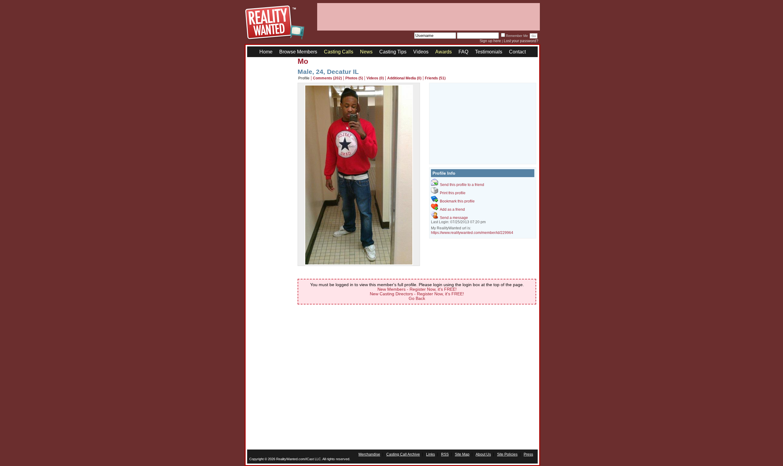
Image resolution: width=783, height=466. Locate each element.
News (366, 51)
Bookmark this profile (457, 201)
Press (528, 454)
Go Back (417, 298)
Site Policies (507, 454)
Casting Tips (392, 51)
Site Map (462, 454)
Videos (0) (375, 78)
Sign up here (490, 41)
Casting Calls (338, 51)
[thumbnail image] (359, 263)
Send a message (454, 218)
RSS (445, 454)
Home (266, 51)
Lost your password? (521, 41)
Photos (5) (354, 78)
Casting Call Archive (403, 454)
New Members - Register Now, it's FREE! (417, 289)
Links (430, 454)
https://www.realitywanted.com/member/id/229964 (472, 233)
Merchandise (369, 454)
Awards (443, 51)
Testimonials (488, 51)
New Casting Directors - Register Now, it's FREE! (417, 293)
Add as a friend (452, 209)
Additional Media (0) (404, 78)
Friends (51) (435, 78)
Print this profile (453, 193)
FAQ (463, 51)
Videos (421, 51)
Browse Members (298, 51)
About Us (483, 454)
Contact (517, 51)
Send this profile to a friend (462, 185)
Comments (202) (327, 78)
